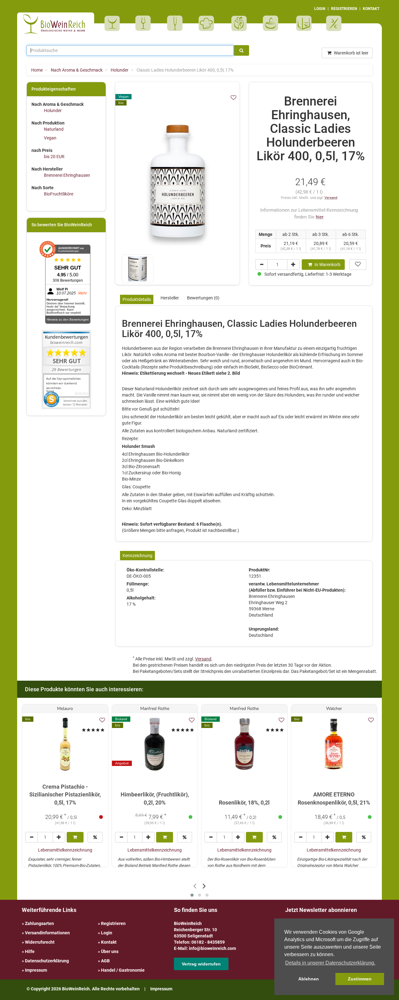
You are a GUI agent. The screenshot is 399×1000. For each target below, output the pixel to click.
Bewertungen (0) (203, 297)
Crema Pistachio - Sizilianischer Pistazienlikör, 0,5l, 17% (65, 794)
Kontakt (109, 942)
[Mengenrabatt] (95, 837)
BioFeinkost (208, 23)
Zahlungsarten (39, 923)
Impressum (36, 970)
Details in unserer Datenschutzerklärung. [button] (330, 962)
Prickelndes (176, 23)
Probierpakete (273, 23)
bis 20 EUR (54, 156)
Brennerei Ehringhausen (67, 175)
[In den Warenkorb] (75, 837)
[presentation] (195, 885)
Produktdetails (137, 299)
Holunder (53, 110)
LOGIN (319, 9)
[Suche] (241, 50)
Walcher (334, 708)
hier (320, 217)
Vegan (50, 137)
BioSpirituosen (145, 23)
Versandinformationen (47, 932)
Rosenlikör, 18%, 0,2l (244, 802)
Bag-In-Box (302, 26)
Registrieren (113, 923)
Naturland (54, 129)
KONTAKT (371, 9)
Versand (330, 198)
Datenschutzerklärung (47, 960)
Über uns (109, 951)
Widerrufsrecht (40, 942)
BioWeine (113, 23)
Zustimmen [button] (360, 978)
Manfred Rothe (154, 708)
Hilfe (30, 951)
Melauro (65, 708)
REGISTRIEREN (344, 9)
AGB (105, 960)
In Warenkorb (327, 264)
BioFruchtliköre (58, 193)
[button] (192, 895)
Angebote (334, 23)
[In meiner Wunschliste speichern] (233, 97)
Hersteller (170, 297)
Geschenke (239, 23)
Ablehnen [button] (308, 978)
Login (106, 932)
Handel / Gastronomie (123, 970)
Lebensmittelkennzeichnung (65, 849)
